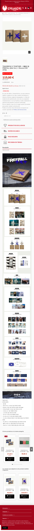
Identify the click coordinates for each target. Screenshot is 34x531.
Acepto (5, 527)
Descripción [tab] (5, 147)
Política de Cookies (10, 525)
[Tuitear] (4, 113)
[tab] (17, 150)
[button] (12, 464)
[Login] (26, 8)
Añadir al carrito (10, 459)
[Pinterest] (6, 113)
